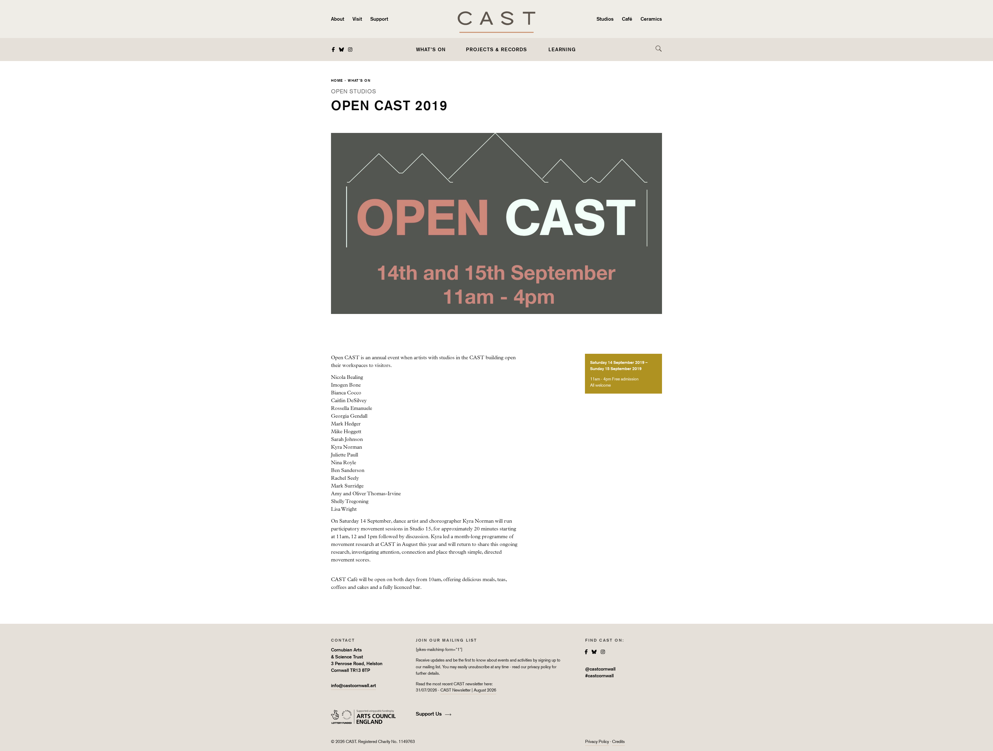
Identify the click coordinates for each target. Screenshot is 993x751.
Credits (618, 741)
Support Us (429, 714)
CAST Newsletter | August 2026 (468, 690)
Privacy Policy (597, 741)
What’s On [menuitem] (431, 49)
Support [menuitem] (379, 19)
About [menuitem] (337, 19)
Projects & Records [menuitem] (496, 49)
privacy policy (539, 666)
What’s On (359, 80)
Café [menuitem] (627, 19)
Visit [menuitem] (357, 19)
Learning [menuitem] (562, 49)
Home (337, 80)
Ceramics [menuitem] (651, 19)
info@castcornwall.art (353, 685)
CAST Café (344, 579)
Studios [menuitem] (605, 19)
